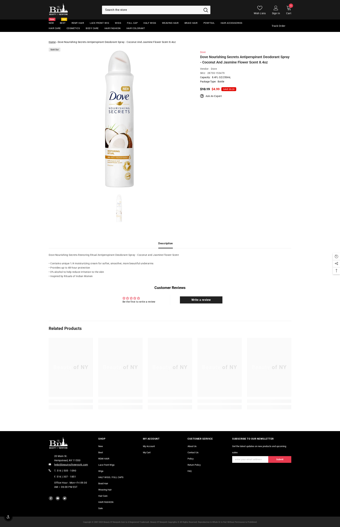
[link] (71, 401)
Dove (203, 52)
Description (165, 243)
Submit (279, 459)
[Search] (156, 10)
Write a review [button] (201, 300)
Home (52, 42)
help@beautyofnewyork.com (71, 464)
